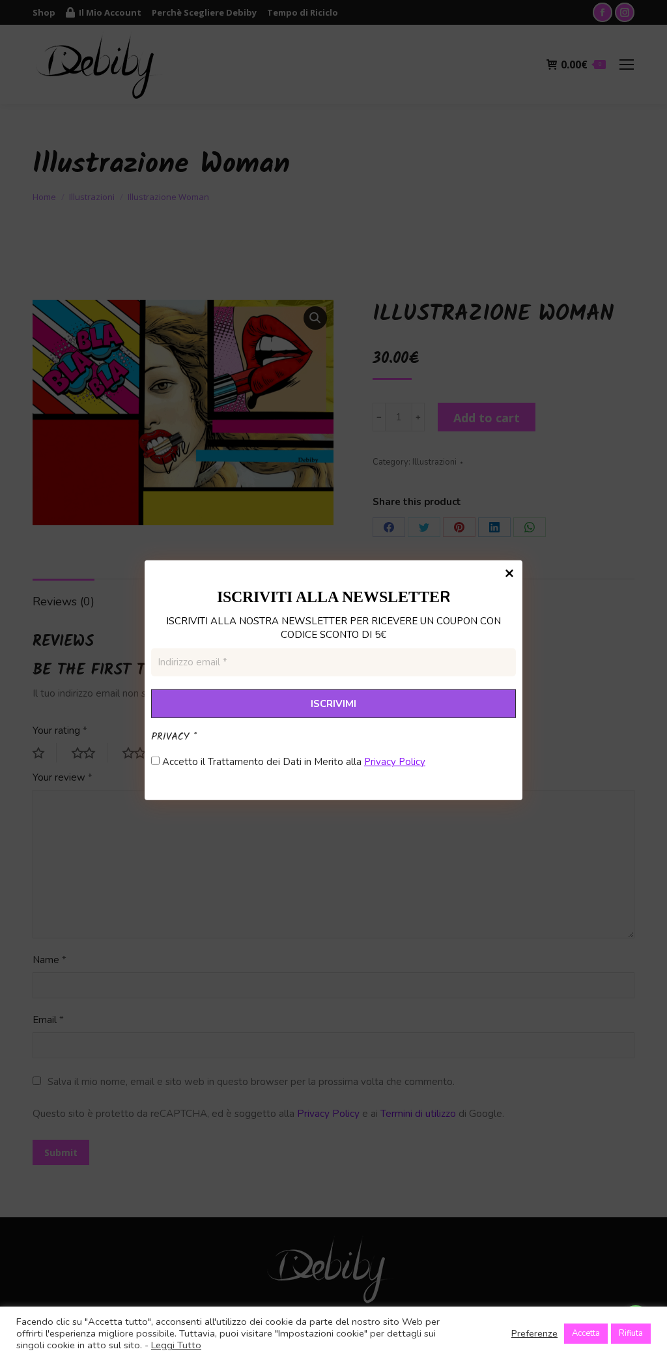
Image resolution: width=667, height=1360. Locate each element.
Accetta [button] (586, 1333)
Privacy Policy (394, 761)
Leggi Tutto (176, 1345)
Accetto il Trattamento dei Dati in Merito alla (292, 762)
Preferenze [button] (534, 1333)
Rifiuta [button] (631, 1333)
